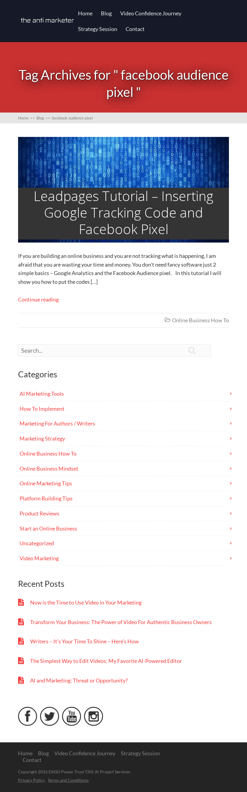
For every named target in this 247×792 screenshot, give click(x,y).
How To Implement (42, 408)
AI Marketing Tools (42, 393)
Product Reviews (39, 513)
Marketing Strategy (42, 438)
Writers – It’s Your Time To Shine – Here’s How (84, 641)
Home (85, 13)
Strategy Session (97, 29)
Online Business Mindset (49, 468)
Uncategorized (37, 543)
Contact (135, 29)
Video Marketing (39, 558)
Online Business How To (200, 320)
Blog (106, 13)
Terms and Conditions (68, 780)
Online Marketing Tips (46, 483)
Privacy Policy (31, 780)
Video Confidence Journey (150, 13)
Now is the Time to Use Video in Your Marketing (86, 602)
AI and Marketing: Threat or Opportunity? (79, 680)
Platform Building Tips (46, 498)
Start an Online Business (48, 528)
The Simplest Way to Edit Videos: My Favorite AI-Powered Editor (106, 660)
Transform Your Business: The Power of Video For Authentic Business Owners (121, 622)
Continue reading (38, 299)
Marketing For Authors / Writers (57, 423)
